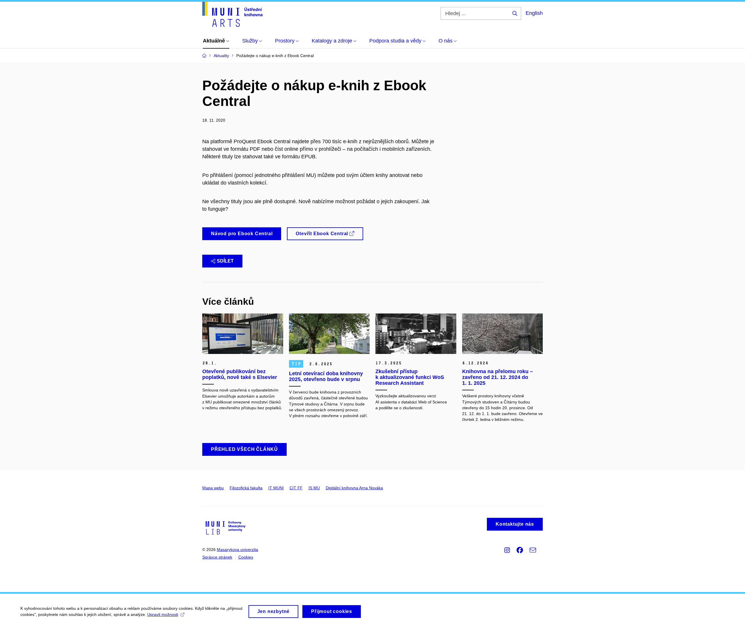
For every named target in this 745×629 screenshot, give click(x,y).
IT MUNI (276, 488)
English (534, 13)
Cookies (245, 557)
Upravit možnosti (162, 614)
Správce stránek (217, 557)
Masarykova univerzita (237, 549)
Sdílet (225, 260)
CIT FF (296, 488)
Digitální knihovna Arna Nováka (354, 488)
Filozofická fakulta (246, 488)
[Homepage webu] (232, 14)
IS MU (314, 488)
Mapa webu (213, 488)
